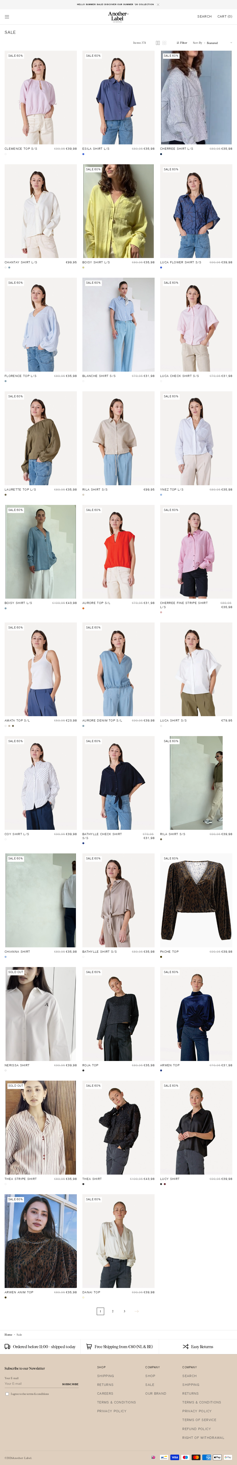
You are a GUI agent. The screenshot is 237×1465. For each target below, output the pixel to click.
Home (8, 1335)
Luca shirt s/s (173, 720)
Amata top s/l (17, 720)
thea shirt (92, 1179)
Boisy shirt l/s (96, 262)
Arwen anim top (19, 1292)
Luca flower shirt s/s (181, 262)
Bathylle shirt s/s (99, 952)
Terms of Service (199, 1420)
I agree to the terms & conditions (30, 1394)
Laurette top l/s (20, 489)
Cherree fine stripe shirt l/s (184, 605)
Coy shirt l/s (17, 834)
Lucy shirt (170, 1179)
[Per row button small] (164, 43)
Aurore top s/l (96, 603)
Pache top (169, 952)
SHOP (150, 1376)
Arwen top (170, 1065)
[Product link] (41, 98)
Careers (105, 1393)
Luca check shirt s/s (179, 376)
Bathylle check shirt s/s (102, 836)
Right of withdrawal (203, 1438)
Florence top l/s (21, 376)
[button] (7, 17)
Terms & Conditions (116, 1402)
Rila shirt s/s (95, 489)
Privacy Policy (112, 1411)
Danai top (91, 1292)
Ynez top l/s (172, 489)
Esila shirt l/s (96, 149)
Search (189, 1376)
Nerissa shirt (17, 1065)
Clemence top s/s (21, 149)
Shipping (105, 1376)
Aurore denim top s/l (102, 720)
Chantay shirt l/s (21, 262)
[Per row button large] (158, 43)
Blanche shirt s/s (99, 376)
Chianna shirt (17, 952)
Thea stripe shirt (21, 1179)
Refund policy (196, 1429)
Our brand (155, 1393)
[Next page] (136, 1311)
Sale (149, 1385)
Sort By (198, 43)
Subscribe (70, 1384)
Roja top (90, 1065)
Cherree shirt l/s (176, 149)
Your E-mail (12, 1378)
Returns (105, 1385)
